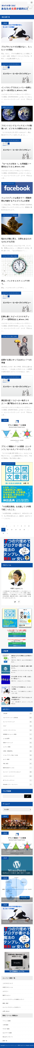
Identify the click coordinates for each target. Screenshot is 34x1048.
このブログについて (8, 983)
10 (28, 526)
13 (11, 529)
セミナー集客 (17, 759)
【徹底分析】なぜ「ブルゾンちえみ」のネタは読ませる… (21, 698)
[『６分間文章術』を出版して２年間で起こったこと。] (17, 482)
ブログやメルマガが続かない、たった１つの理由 (16, 48)
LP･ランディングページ (17, 780)
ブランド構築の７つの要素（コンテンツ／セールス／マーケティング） (16, 447)
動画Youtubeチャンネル (17, 767)
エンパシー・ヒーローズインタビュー (11, 64)
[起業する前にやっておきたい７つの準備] (17, 345)
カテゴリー (5, 991)
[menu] (31, 2)
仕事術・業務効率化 (17, 751)
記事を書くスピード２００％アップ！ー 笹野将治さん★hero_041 (15, 317)
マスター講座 (6, 1028)
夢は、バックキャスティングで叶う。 (15, 282)
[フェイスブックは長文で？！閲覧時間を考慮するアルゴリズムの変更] (17, 188)
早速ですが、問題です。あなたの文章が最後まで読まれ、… (21, 661)
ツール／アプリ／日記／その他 (9, 256)
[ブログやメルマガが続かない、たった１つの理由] (17, 32)
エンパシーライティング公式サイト (12, 1007)
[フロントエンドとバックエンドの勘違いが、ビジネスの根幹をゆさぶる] (17, 113)
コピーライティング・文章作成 (9, 215)
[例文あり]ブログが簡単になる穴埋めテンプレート (21, 656)
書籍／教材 (5, 1003)
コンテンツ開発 (17, 746)
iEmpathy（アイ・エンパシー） (17, 784)
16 (24, 529)
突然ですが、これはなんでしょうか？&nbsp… (21, 680)
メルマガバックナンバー (17, 776)
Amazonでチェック (17, 633)
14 (15, 529)
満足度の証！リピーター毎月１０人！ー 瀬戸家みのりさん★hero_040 (16, 401)
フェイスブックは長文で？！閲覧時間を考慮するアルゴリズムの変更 (16, 199)
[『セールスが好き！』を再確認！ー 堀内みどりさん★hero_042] (17, 149)
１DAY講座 (5, 1024)
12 (7, 529)
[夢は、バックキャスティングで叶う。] (17, 266)
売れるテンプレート (8, 1036)
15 (20, 529)
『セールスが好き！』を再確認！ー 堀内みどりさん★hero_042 (16, 165)
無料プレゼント (7, 995)
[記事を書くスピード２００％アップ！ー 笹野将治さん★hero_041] (17, 302)
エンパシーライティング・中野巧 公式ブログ (15, 1045)
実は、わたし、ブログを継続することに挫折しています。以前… (21, 692)
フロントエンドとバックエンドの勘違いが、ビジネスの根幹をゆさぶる (16, 126)
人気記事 (5, 23)
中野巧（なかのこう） (17, 588)
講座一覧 (5, 1040)
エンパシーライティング (8, 183)
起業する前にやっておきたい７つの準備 (16, 361)
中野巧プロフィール (8, 987)
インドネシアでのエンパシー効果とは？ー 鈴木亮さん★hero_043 (16, 88)
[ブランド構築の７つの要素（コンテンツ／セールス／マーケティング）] (17, 430)
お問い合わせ (6, 1011)
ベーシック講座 (7, 1020)
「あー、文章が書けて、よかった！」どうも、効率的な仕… (21, 702)
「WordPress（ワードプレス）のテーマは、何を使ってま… (21, 671)
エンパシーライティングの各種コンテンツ (13, 999)
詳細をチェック (17, 636)
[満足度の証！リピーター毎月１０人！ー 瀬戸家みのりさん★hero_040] (17, 386)
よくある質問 (17, 738)
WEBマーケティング (7, 107)
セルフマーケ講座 (7, 1032)
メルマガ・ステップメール (17, 730)
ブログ (17, 726)
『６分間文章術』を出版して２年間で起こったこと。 (16, 508)
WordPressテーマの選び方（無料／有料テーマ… (21, 667)
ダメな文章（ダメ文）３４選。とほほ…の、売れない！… (21, 677)
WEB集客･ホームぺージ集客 (17, 734)
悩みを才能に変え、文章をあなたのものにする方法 (16, 240)
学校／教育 (17, 763)
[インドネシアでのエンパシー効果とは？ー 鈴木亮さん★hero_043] (17, 73)
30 (3, 533)
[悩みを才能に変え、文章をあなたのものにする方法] (17, 224)
